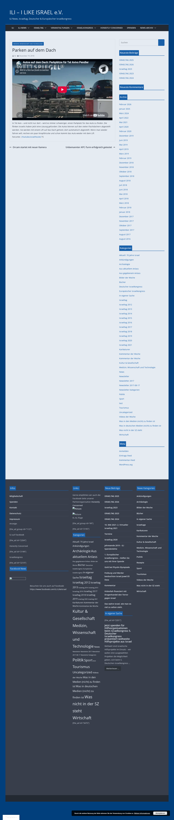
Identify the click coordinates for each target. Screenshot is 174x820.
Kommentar (110, 585)
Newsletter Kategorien (129, 390)
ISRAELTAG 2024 (126, 78)
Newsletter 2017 (126, 381)
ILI (13, 28)
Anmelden (124, 451)
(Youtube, (25, 137)
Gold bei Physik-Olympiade (117, 567)
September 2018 (126, 176)
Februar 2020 (125, 131)
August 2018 (124, 180)
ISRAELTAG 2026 (126, 64)
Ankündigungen (126, 259)
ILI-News (22, 28)
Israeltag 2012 (125, 304)
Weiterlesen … (112, 668)
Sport (121, 398)
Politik (122, 394)
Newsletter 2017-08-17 (129, 385)
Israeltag (39, 28)
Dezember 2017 (126, 216)
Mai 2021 (123, 122)
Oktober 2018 (125, 171)
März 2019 (124, 153)
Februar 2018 (125, 207)
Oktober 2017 (125, 225)
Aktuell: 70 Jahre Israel (129, 255)
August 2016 (124, 239)
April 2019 (123, 149)
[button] (28, 28)
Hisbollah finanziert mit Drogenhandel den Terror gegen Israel (116, 594)
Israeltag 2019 (125, 336)
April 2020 (123, 126)
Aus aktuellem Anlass (129, 268)
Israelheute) (35, 137)
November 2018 (126, 167)
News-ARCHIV (146, 28)
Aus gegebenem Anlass (129, 273)
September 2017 (126, 230)
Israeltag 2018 (125, 331)
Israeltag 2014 (125, 313)
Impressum (15, 519)
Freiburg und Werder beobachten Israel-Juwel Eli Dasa (117, 576)
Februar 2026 (125, 104)
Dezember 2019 (126, 135)
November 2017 (126, 221)
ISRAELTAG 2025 (126, 60)
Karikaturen (124, 349)
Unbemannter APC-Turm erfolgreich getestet (89, 147)
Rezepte (140, 562)
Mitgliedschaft (16, 496)
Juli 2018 (123, 185)
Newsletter (124, 376)
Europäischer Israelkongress (132, 291)
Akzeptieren (160, 813)
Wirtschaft (124, 434)
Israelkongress (85, 28)
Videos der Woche (127, 416)
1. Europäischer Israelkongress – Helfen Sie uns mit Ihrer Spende (117, 558)
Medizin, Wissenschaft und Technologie (28, 44)
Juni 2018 (123, 189)
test (121, 403)
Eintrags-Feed (125, 455)
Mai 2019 (123, 144)
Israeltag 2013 (125, 309)
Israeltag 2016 (125, 322)
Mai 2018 (123, 194)
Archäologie (124, 264)
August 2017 (124, 234)
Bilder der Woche (127, 277)
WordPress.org (126, 464)
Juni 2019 (123, 140)
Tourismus (124, 407)
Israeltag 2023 (125, 69)
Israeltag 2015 (125, 318)
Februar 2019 (125, 158)
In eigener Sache (126, 295)
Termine (108, 534)
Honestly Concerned (111, 28)
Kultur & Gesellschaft (129, 363)
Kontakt (13, 507)
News (121, 372)
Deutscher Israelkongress (130, 286)
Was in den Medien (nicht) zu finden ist (137, 421)
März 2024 (124, 113)
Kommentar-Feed (127, 460)
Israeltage (141, 525)
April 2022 (123, 118)
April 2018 (123, 198)
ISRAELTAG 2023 (126, 73)
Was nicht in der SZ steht (130, 430)
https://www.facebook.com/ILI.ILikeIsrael (48, 589)
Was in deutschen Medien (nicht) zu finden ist (140, 425)
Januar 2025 (124, 109)
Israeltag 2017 (125, 327)
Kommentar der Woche (129, 354)
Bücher (122, 282)
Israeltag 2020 (125, 340)
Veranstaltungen (60, 28)
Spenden (131, 28)
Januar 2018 (124, 212)
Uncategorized (125, 412)
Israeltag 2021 (125, 345)
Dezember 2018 (126, 162)
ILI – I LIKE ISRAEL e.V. (36, 12)
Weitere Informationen (142, 813)
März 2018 (124, 203)
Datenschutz (15, 513)
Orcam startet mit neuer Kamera (29, 147)
